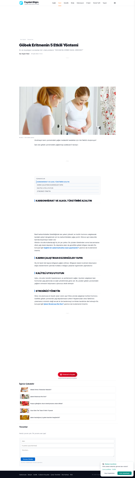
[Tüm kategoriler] (115, 3)
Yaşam (105, 3)
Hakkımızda (22, 474)
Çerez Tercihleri (55, 474)
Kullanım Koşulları (43, 474)
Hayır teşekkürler (109, 473)
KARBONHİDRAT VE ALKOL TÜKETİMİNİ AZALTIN (53, 182)
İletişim (30, 474)
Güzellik (66, 3)
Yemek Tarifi (96, 3)
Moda (72, 3)
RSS (71, 474)
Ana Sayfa (23, 39)
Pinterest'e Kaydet (69, 374)
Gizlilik (35, 474)
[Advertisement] (67, 20)
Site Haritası (65, 474)
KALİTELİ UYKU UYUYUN (45, 188)
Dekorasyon (80, 3)
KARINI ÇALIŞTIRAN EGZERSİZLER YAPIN (50, 185)
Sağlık (54, 3)
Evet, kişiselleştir (124, 473)
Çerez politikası (106, 469)
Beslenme (30, 39)
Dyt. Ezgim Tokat (24, 53)
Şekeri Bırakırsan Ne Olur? (54, 304)
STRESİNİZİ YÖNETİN (44, 191)
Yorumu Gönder (28, 459)
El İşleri (88, 3)
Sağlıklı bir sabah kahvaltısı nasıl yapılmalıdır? (61, 248)
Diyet (59, 3)
